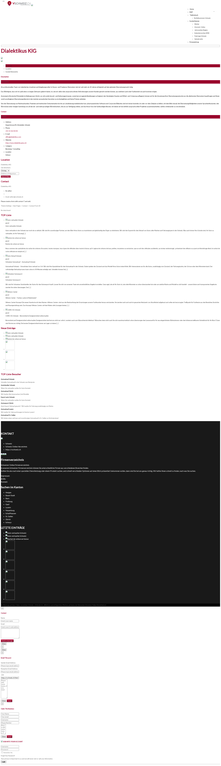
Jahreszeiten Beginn (201, 30)
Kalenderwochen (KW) (201, 33)
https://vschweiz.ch (13, 449)
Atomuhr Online (199, 27)
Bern (7, 498)
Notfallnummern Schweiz (202, 18)
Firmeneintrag (194, 42)
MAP (191, 12)
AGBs (3, 479)
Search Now (6, 177)
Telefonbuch (193, 15)
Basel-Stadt (10, 495)
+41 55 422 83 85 (12, 131)
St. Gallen (9, 516)
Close (4, 644)
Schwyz (9, 522)
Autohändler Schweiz (8, 385)
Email (2, 624)
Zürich (8, 519)
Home (191, 9)
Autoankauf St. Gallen (8, 415)
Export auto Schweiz (8, 397)
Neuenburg (10, 510)
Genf (7, 504)
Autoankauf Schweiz (7, 379)
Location (8, 69)
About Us (9, 66)
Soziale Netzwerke (12, 72)
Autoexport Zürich (7, 403)
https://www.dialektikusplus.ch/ (16, 143)
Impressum (5, 476)
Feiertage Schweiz (200, 36)
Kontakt (4, 482)
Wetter (196, 24)
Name (3, 618)
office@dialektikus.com (13, 137)
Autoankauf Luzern (7, 409)
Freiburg (9, 501)
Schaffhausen (11, 513)
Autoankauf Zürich (7, 391)
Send (9, 701)
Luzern (8, 507)
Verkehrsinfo (198, 39)
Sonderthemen (194, 21)
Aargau (8, 492)
